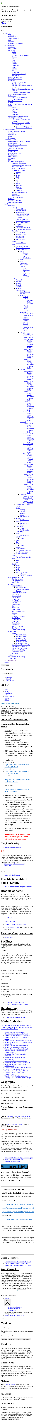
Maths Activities (21, 234)
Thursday (30, 346)
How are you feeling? (22, 589)
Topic (17, 569)
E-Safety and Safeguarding (16, 161)
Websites (14, 112)
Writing (25, 254)
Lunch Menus (12, 155)
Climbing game (16, 619)
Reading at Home (17, 579)
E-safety (14, 194)
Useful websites (24, 516)
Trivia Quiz (15, 608)
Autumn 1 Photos (21, 209)
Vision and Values (13, 38)
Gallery (14, 633)
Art (13, 70)
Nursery (14, 207)
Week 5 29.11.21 (26, 324)
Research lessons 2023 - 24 (24, 128)
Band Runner (16, 594)
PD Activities (20, 238)
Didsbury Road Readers (15, 577)
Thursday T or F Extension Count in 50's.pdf (18, 1077)
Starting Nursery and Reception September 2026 (17, 145)
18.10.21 (26, 310)
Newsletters (11, 138)
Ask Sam (18, 591)
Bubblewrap (15, 599)
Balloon (14, 602)
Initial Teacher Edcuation (19, 97)
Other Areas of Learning (24, 265)
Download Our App (11, 660)
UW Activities (20, 236)
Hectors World (16, 596)
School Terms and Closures (16, 131)
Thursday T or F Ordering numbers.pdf (16, 1076)
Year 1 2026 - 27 (21, 243)
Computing (15, 72)
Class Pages (11, 205)
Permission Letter (17, 651)
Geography (15, 65)
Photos (22, 515)
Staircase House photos (23, 248)
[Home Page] (1, 3)
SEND (10, 106)
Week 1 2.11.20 (28, 314)
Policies (10, 102)
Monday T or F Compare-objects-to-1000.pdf (18, 1040)
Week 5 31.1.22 (28, 349)
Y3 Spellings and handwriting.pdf (15, 1017)
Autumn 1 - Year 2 (21, 635)
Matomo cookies (10, 1385)
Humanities (19, 526)
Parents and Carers (10, 140)
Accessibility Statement (15, 1307)
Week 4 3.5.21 (27, 454)
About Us (7, 33)
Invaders (14, 613)
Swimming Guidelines (15, 202)
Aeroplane (15, 621)
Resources (15, 114)
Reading (25, 253)
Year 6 (14, 564)
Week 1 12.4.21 (28, 423)
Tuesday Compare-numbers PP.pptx (15, 1047)
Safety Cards (16, 195)
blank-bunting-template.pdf (13, 847)
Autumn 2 (19, 281)
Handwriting (27, 258)
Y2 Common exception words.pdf (15, 1002)
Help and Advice (17, 586)
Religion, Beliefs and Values (20, 55)
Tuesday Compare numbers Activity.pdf (16, 1049)
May (17, 178)
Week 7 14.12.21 (26, 329)
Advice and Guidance (18, 168)
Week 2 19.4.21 (28, 433)
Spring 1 (18, 283)
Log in (4, 23)
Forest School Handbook (19, 648)
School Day (11, 151)
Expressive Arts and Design (24, 229)
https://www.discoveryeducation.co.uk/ (18, 1116)
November (19, 189)
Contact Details (12, 36)
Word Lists (15, 582)
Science (14, 57)
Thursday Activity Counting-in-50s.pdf (16, 1071)
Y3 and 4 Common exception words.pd (16, 1004)
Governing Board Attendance (21, 92)
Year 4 (14, 555)
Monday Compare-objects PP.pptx (15, 1032)
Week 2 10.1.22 (28, 336)
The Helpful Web (17, 167)
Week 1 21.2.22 (28, 371)
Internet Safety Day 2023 (19, 163)
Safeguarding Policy (18, 197)
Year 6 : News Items (22, 572)
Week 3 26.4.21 (28, 444)
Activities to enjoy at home (24, 550)
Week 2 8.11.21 (28, 315)
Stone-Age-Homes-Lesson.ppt (14, 1159)
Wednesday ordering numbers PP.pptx (16, 1061)
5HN (17, 560)
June (17, 180)
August (18, 183)
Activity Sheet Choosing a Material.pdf (16, 1263)
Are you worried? (21, 587)
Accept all (11, 1339)
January (18, 172)
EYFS (14, 52)
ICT (24, 268)
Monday (29, 341)
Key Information (9, 45)
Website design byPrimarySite (14, 1315)
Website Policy (12, 1310)
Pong (13, 606)
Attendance (11, 158)
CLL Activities (20, 232)
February (18, 173)
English (14, 69)
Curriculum (11, 50)
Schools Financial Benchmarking (18, 116)
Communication (13, 150)
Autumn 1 (19, 280)
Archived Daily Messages (30, 301)
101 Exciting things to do (19, 192)
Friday (29, 347)
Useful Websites (24, 530)
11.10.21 (26, 308)
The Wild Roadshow (26, 575)
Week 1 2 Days (28, 334)
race (13, 614)
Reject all (4, 1339)
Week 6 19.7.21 (28, 501)
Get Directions (10, 680)
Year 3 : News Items (22, 552)
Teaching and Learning (15, 118)
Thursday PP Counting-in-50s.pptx (15, 1069)
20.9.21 (25, 298)
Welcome (11, 35)
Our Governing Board (18, 84)
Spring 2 (18, 285)
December (19, 190)
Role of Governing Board (19, 82)
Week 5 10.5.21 (28, 464)
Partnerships (12, 96)
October (18, 187)
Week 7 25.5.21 (28, 484)
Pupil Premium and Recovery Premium (20, 104)
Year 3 (14, 278)
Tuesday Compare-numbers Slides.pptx (16, 1045)
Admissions (11, 47)
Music (14, 60)
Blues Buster (16, 623)
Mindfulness (23, 263)
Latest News (12, 134)
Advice (14, 107)
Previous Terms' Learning (23, 557)
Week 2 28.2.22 (28, 381)
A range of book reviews (12, 927)
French (18, 537)
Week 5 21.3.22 (28, 412)
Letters (10, 136)
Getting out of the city (18, 629)
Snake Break (16, 604)
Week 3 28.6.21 (28, 496)
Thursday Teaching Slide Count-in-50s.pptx (18, 1067)
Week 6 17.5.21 (28, 474)
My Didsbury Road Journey (16, 657)
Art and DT (26, 276)
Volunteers (15, 653)
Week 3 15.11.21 (26, 318)
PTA (9, 160)
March (18, 175)
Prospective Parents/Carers (16, 43)
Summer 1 (19, 287)
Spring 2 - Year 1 (21, 640)
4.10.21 (25, 307)
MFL (13, 67)
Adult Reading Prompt (11, 918)
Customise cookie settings (23, 1339)
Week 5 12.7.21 (28, 499)
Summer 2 (19, 288)
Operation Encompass (14, 200)
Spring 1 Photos (20, 212)
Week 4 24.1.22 (28, 339)
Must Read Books (10, 921)
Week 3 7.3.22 (27, 391)
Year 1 (14, 241)
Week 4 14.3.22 (28, 401)
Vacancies (11, 42)
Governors (11, 80)
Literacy (18, 224)
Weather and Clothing (18, 650)
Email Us (8, 679)
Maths (14, 62)
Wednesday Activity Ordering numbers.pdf (17, 1062)
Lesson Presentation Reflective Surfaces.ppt (18, 1262)
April (17, 177)
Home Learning (20, 290)
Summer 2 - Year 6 (21, 643)
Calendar (11, 133)
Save (17, 1419)
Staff (9, 40)
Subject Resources (21, 249)
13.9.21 (25, 297)
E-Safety (11, 584)
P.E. (17, 542)
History (14, 63)
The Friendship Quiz (18, 611)
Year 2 (14, 244)
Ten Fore (14, 628)
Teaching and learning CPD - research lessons (21, 123)
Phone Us (9, 677)
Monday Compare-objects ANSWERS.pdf (17, 1035)
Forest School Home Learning (21, 645)
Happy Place (16, 609)
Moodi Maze (16, 618)
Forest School (16, 75)
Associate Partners (17, 99)
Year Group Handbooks (15, 148)
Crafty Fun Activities (18, 170)
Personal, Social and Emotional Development (23, 220)
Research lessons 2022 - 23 (24, 126)
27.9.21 (25, 305)
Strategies (15, 109)
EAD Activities (20, 239)
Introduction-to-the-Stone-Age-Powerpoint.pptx (19, 1158)
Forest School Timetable (19, 646)
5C (17, 562)
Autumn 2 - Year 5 (21, 636)
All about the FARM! (22, 214)
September (19, 185)
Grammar (22, 513)
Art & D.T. (19, 543)
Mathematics (19, 226)
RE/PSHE (26, 273)
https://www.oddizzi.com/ (14, 1124)
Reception (15, 231)
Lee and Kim (16, 597)
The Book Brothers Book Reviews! (15, 924)
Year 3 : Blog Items (21, 553)
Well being (11, 199)
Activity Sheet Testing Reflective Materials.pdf (18, 1265)
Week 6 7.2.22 (27, 359)
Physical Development (22, 222)
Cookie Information (14, 1308)
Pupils (6, 204)
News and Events (10, 129)
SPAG (25, 256)
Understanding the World (23, 227)
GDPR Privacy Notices (15, 79)
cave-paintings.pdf (10, 937)
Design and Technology (19, 74)
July (17, 182)
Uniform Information (14, 153)
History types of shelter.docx (13, 1161)
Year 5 (14, 559)
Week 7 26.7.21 (28, 503)
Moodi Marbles (16, 601)
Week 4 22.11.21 (26, 321)
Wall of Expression (17, 626)
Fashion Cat (15, 624)
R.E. (17, 540)
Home (6, 689)
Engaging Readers (17, 580)
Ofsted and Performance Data (17, 94)
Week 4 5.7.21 (27, 498)
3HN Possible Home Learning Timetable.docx (18, 886)
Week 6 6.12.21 (28, 327)
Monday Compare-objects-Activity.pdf (16, 1034)
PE (13, 58)
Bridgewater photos (22, 246)
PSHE (14, 53)
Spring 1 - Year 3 (21, 638)
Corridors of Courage (18, 616)
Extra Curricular (13, 156)
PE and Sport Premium (15, 101)
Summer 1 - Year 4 (21, 641)
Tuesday (29, 342)
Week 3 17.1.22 (28, 337)
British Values (12, 48)
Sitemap (7, 1298)
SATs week (23, 574)
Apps (13, 111)
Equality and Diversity (15, 77)
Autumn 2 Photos (21, 210)
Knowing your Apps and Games (21, 165)
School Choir (12, 658)
